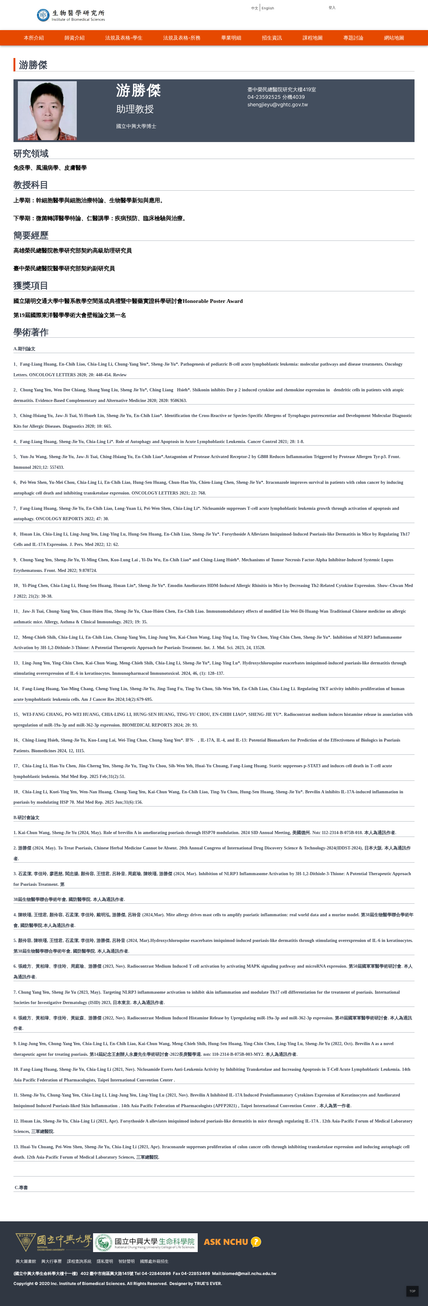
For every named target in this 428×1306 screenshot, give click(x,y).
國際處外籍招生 (154, 1261)
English (268, 8)
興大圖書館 (26, 1261)
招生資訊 (272, 37)
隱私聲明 (105, 1261)
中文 (254, 8)
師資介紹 (75, 37)
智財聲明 (126, 1261)
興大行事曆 (51, 1261)
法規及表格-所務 (182, 37)
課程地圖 (313, 37)
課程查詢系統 (79, 1261)
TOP (412, 1291)
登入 (332, 7)
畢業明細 (231, 37)
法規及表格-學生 (124, 37)
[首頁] (71, 15)
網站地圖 (394, 37)
